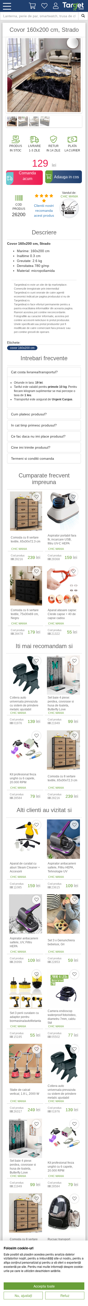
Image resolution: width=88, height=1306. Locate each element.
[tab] (44, 372)
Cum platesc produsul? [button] (29, 414)
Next (74, 76)
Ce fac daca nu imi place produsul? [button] (38, 436)
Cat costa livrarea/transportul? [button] (34, 372)
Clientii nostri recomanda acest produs (44, 210)
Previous (13, 76)
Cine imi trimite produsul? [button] (30, 447)
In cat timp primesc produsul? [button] (34, 425)
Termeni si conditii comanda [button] (32, 458)
